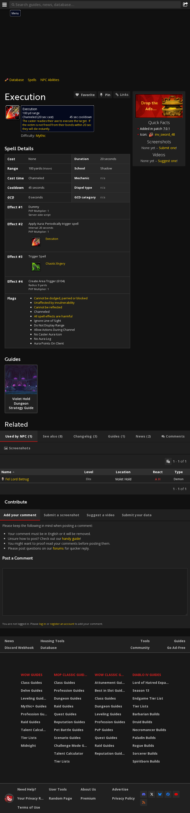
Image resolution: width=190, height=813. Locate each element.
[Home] (9, 801)
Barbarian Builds (146, 714)
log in (42, 623)
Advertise (120, 789)
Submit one (167, 148)
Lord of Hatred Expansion (151, 682)
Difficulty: (28, 135)
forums (58, 548)
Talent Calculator (34, 730)
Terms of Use (28, 807)
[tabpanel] (95, 474)
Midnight (28, 745)
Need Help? (26, 789)
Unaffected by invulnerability (54, 302)
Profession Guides (34, 714)
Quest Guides (65, 714)
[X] (151, 794)
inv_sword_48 (164, 134)
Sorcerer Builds (145, 753)
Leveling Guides (34, 698)
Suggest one (167, 161)
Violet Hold (123, 479)
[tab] (19, 436)
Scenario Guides (67, 737)
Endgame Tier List (148, 698)
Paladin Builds (144, 737)
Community (140, 647)
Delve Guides (31, 690)
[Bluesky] (159, 794)
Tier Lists (29, 737)
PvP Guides (104, 730)
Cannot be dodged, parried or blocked (61, 298)
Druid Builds (142, 722)
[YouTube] (176, 794)
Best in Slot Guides (110, 690)
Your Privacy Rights (31, 798)
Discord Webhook (19, 647)
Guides (179, 641)
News (9, 641)
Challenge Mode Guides (71, 745)
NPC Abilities (49, 80)
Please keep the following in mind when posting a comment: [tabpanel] (56, 574)
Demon (179, 479)
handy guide (71, 538)
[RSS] (143, 802)
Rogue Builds (143, 745)
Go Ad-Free (176, 647)
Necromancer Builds (149, 730)
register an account (62, 623)
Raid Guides (30, 722)
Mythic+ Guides (34, 706)
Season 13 (141, 690)
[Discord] (143, 794)
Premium (88, 798)
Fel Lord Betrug (17, 479)
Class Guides (31, 682)
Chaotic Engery (55, 264)
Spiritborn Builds (146, 761)
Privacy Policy (123, 798)
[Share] (185, 4)
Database (16, 80)
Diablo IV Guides (147, 674)
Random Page (60, 798)
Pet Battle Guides (68, 730)
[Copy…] (168, 461)
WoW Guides (31, 674)
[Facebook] (168, 794)
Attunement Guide (110, 682)
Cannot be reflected (48, 307)
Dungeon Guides (67, 698)
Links (124, 94)
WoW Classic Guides (111, 674)
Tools (145, 641)
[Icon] (12, 112)
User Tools (58, 789)
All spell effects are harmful (53, 316)
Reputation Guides (69, 722)
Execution (52, 239)
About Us (88, 789)
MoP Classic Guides (71, 674)
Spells (32, 80)
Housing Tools (52, 641)
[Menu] (4, 4)
